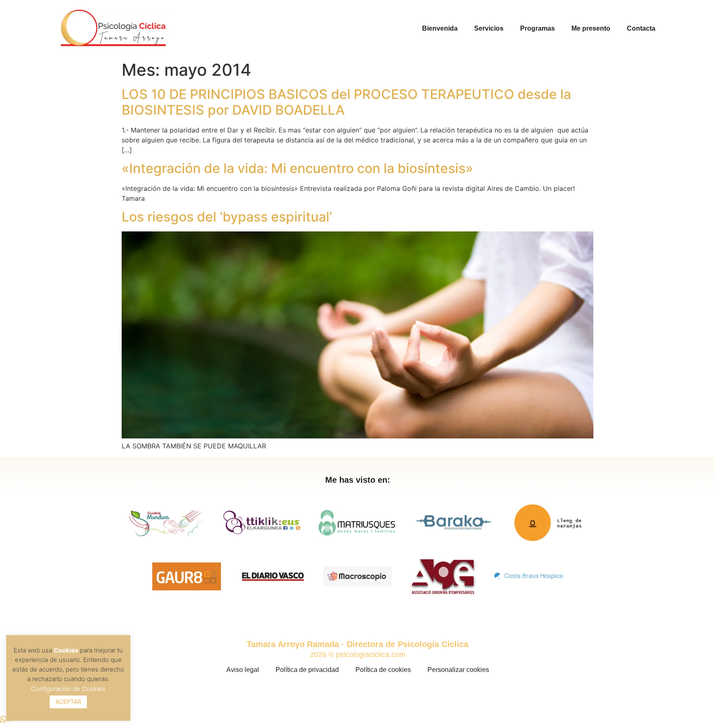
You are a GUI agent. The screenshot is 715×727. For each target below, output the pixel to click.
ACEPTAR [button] (68, 701)
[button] (5, 719)
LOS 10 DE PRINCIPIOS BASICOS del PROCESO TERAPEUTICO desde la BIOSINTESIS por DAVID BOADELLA (346, 102)
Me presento (590, 28)
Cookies (66, 650)
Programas (537, 28)
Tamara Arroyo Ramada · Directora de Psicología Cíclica (357, 644)
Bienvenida (440, 28)
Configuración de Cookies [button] (68, 689)
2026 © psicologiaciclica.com (357, 654)
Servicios (489, 28)
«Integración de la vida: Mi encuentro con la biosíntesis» (297, 168)
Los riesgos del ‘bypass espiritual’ (227, 217)
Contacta (641, 28)
